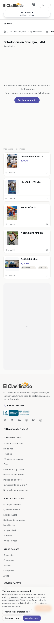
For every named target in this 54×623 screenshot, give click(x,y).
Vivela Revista (10, 540)
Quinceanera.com (11, 509)
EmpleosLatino (10, 515)
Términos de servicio (13, 459)
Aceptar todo (31, 618)
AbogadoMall (9, 530)
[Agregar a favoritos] (47, 173)
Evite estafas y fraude (13, 469)
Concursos (8, 560)
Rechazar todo (12, 618)
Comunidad (8, 555)
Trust (5, 464)
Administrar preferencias (17, 611)
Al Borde (7, 535)
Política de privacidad (13, 474)
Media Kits (8, 448)
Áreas (6, 576)
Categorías (8, 570)
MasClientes (9, 525)
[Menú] (45, 5)
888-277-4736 (15, 405)
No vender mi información (15, 490)
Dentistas (37, 31)
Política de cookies (12, 480)
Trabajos (7, 454)
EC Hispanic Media (12, 504)
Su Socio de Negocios (14, 520)
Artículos (7, 565)
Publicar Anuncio (27, 100)
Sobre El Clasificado (13, 443)
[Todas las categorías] (33, 5)
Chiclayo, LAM (19, 31)
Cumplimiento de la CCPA (15, 485)
